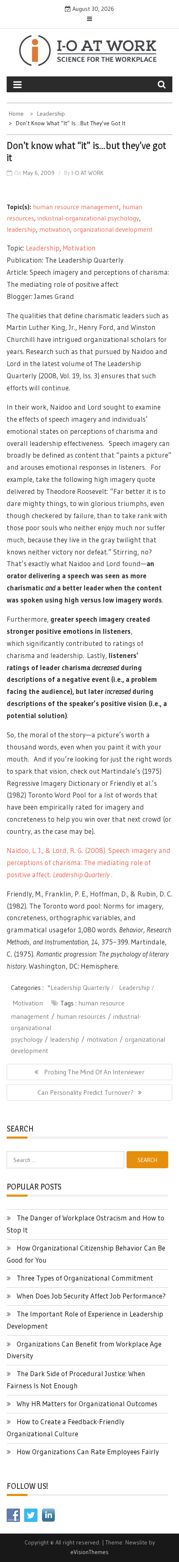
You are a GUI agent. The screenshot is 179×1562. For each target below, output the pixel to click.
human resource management (76, 207)
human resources (81, 1016)
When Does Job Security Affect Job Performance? (91, 1295)
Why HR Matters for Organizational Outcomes (87, 1403)
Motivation (79, 247)
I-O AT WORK (88, 173)
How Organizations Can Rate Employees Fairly (88, 1451)
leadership (21, 229)
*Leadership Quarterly (78, 987)
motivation (54, 229)
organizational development (113, 229)
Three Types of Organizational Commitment (85, 1277)
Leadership (43, 247)
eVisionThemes (89, 1552)
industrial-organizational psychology (88, 218)
